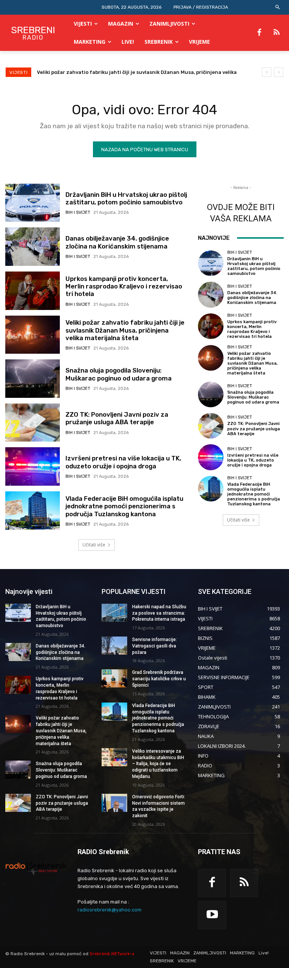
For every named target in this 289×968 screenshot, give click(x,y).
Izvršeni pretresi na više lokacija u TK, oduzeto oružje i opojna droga (123, 461)
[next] (278, 72)
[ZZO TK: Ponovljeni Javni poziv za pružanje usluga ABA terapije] (32, 422)
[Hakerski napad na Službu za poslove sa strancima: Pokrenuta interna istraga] (114, 613)
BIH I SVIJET (77, 212)
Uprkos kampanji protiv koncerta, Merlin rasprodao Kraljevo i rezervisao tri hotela (123, 286)
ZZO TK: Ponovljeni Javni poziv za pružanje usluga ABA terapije (116, 418)
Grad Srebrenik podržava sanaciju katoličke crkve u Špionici (159, 679)
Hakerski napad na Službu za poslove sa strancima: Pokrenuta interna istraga (159, 613)
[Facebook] (259, 33)
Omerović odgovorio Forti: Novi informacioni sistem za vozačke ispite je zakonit (158, 806)
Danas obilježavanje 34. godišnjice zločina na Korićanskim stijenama (117, 242)
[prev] (266, 72)
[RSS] (276, 33)
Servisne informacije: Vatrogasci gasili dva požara (154, 646)
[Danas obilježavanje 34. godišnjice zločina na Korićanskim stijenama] (32, 246)
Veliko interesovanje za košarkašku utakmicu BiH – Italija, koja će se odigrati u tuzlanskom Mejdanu (158, 764)
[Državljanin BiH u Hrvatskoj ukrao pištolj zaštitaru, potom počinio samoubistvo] (32, 203)
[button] (278, 7)
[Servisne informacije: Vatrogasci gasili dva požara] (114, 646)
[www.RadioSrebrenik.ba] (36, 868)
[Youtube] (212, 915)
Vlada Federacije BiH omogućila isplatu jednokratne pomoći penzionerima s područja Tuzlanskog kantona (124, 506)
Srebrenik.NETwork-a (112, 953)
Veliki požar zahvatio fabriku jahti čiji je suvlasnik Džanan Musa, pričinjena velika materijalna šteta (124, 330)
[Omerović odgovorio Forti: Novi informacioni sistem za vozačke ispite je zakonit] (114, 803)
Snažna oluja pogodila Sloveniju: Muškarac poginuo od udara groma (118, 374)
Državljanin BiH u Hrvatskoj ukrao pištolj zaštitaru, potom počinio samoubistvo (126, 198)
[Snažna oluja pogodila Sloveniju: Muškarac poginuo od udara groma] (32, 378)
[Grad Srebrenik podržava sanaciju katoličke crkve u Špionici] (114, 678)
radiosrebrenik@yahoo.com (109, 910)
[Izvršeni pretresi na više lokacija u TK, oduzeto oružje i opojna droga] (32, 466)
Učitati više (93, 545)
